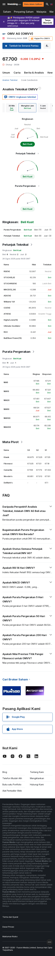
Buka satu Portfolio (11, 784)
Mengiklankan (37, 778)
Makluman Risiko (10, 936)
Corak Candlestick (29, 80)
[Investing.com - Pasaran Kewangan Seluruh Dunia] (14, 4)
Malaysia (41, 11)
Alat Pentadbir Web (12, 790)
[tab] (11, 107)
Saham (7, 11)
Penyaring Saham (23, 11)
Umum (6, 72)
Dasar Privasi (8, 927)
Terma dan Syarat (10, 917)
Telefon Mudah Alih (12, 778)
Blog (4, 772)
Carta (17, 72)
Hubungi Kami (37, 784)
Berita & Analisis (34, 72)
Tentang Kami (37, 772)
